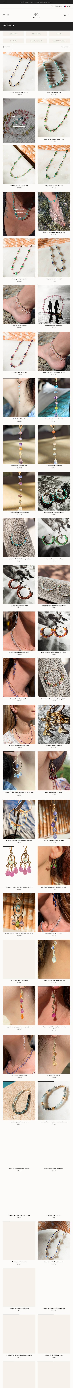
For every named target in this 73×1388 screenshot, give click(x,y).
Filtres (7, 47)
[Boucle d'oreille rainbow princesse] (19, 491)
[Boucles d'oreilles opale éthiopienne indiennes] (19, 819)
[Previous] (4, 2)
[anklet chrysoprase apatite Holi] (54, 164)
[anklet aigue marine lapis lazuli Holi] (19, 71)
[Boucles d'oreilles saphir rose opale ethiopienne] (19, 865)
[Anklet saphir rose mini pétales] (54, 304)
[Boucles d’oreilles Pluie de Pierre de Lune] (54, 959)
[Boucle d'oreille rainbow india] (19, 444)
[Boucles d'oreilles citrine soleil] (54, 724)
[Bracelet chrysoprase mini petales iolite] (54, 1287)
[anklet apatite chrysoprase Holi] (19, 164)
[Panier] (69, 15)
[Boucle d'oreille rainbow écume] (19, 397)
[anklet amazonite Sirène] (54, 71)
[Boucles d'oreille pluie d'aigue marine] (19, 631)
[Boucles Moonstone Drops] (19, 1054)
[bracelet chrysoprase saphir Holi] (54, 1334)
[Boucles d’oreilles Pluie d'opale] (19, 959)
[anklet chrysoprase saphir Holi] (19, 257)
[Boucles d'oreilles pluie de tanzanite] (54, 819)
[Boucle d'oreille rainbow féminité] (54, 397)
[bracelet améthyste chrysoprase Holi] (19, 1194)
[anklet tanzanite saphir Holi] (19, 351)
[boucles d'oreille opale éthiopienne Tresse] (54, 584)
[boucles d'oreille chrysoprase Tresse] (54, 537)
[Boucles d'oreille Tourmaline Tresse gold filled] (54, 677)
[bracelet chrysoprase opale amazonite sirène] (19, 1334)
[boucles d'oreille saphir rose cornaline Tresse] (54, 631)
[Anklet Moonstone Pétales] (19, 304)
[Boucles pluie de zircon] (54, 1054)
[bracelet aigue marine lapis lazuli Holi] (19, 1147)
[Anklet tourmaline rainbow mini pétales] (54, 351)
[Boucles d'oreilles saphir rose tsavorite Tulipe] (54, 865)
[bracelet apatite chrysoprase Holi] (54, 1240)
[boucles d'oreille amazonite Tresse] (54, 491)
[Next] (69, 2)
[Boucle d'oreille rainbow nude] (54, 444)
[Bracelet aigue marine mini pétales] (54, 1147)
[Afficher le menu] (4, 15)
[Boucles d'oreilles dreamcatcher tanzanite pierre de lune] (19, 770)
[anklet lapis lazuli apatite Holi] (54, 257)
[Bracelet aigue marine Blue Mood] (19, 1100)
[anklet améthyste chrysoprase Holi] (54, 118)
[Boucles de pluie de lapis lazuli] (54, 912)
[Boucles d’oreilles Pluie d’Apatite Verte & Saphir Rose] (54, 1005)
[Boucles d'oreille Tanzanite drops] (19, 677)
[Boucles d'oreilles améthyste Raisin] (19, 724)
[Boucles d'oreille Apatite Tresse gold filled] (19, 537)
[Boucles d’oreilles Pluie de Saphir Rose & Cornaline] (19, 1005)
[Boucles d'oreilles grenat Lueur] (54, 770)
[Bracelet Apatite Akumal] (19, 1240)
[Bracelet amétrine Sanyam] (54, 1194)
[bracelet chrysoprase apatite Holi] (19, 1287)
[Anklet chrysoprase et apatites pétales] (54, 211)
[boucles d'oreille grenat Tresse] (19, 584)
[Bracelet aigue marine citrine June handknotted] (54, 1100)
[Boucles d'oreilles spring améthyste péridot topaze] (19, 912)
